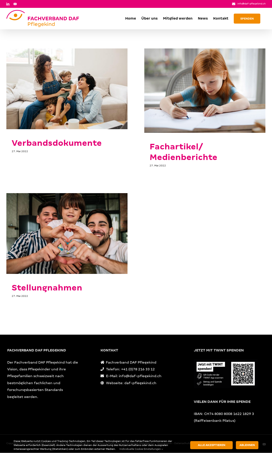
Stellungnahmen (47, 287)
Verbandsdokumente (57, 143)
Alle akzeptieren (211, 445)
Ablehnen (247, 445)
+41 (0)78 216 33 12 (138, 369)
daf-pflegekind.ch (140, 383)
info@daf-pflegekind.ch (251, 3)
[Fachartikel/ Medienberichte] (204, 90)
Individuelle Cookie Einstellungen (140, 448)
